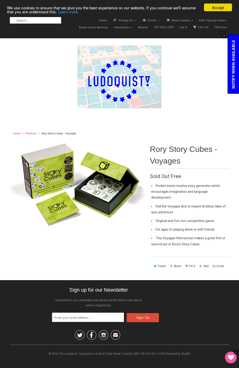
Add (206, 266)
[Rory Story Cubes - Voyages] (77, 184)
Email (220, 266)
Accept (218, 7)
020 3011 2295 (164, 27)
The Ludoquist (68, 353)
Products (30, 133)
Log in (183, 27)
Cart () (203, 27)
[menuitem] (103, 20)
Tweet (162, 266)
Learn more (68, 11)
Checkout (220, 27)
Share (177, 266)
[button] (222, 33)
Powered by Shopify (178, 353)
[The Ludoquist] (119, 77)
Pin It (192, 266)
